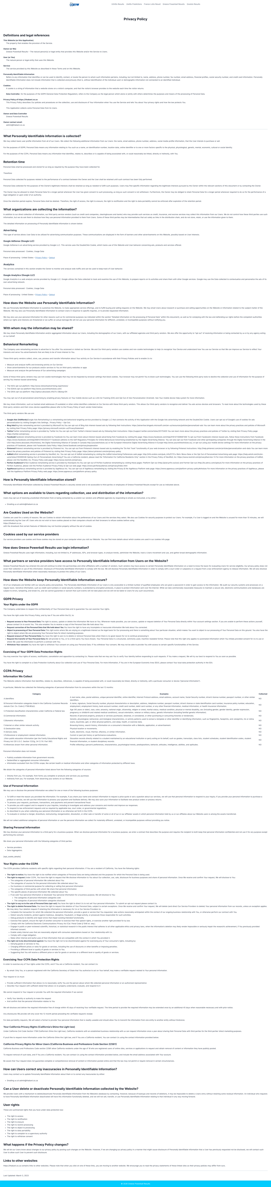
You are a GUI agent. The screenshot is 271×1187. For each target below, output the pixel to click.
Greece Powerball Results (174, 4)
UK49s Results (117, 4)
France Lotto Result (152, 4)
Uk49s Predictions (134, 4)
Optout (52, 258)
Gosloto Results (193, 4)
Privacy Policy (41, 258)
